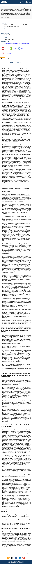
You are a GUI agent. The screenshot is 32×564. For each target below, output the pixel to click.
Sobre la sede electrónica (14, 553)
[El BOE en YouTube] (23, 558)
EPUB (14, 48)
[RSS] (8, 558)
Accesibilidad (4, 554)
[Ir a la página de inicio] (4, 2)
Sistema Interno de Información (24, 554)
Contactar (5, 553)
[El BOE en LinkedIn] (20, 558)
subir (28, 549)
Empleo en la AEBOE (18, 555)
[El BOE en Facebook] (16, 558)
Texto (2, 58)
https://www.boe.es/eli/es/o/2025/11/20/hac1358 (16, 43)
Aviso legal (26, 553)
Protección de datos (12, 554)
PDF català (8, 53)
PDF (6, 48)
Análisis (8, 58)
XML (22, 48)
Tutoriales (11, 555)
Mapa (21, 553)
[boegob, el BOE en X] (12, 558)
